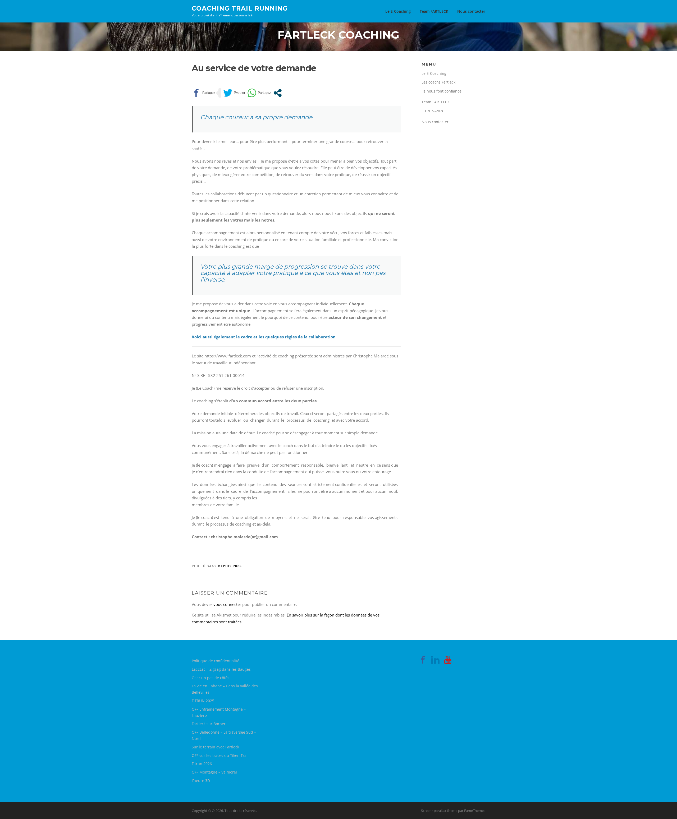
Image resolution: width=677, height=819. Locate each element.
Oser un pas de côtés (210, 677)
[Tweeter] (234, 93)
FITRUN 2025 (203, 700)
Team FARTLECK (434, 11)
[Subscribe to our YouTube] (447, 661)
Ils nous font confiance (441, 91)
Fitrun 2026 (202, 763)
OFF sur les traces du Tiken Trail (220, 755)
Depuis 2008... (231, 566)
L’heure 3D (201, 780)
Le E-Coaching (398, 11)
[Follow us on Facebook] (423, 661)
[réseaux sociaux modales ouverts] (277, 93)
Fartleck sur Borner (209, 723)
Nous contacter (471, 11)
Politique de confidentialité (215, 660)
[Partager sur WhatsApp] (259, 93)
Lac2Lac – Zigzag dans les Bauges (221, 669)
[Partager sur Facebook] (203, 93)
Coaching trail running (240, 8)
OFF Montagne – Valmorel (214, 772)
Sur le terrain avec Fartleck (215, 746)
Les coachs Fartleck (438, 82)
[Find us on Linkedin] (435, 661)
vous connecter (227, 604)
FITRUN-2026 (433, 110)
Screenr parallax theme (439, 810)
